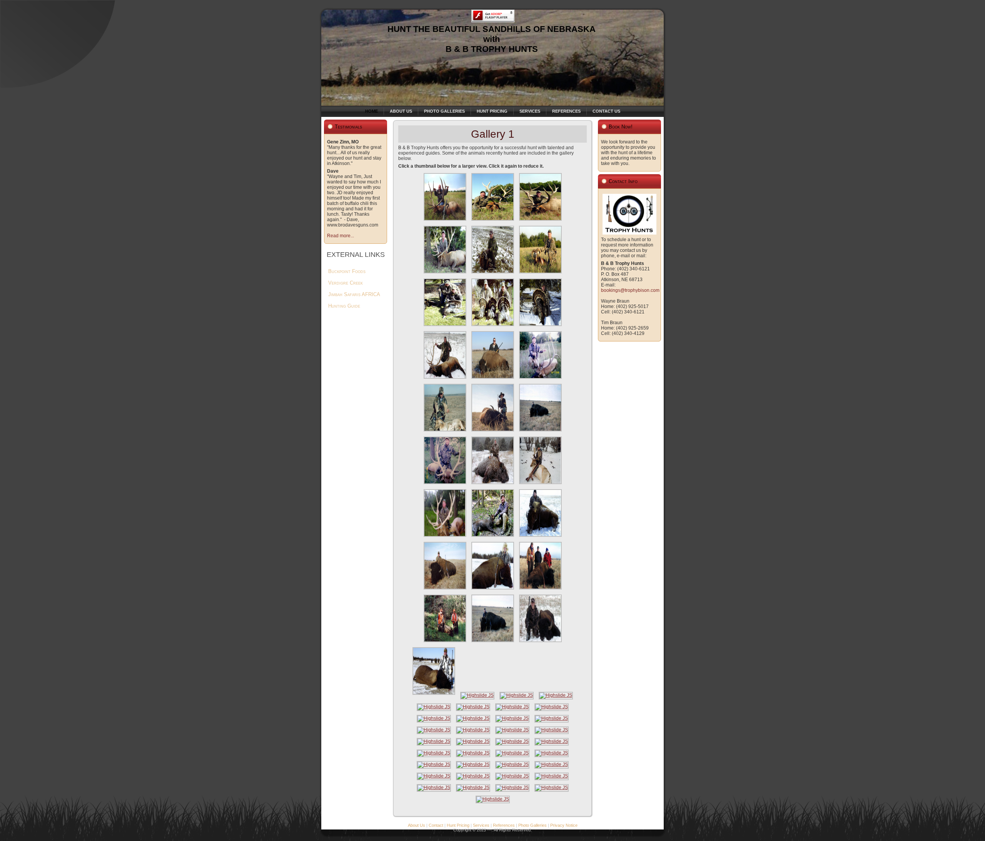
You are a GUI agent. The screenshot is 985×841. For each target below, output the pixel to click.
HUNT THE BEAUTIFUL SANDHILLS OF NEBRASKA (491, 29)
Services (481, 825)
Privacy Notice (564, 825)
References (504, 825)
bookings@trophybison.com (630, 290)
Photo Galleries (532, 825)
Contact (436, 825)
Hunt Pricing (458, 825)
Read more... (340, 235)
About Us (416, 825)
